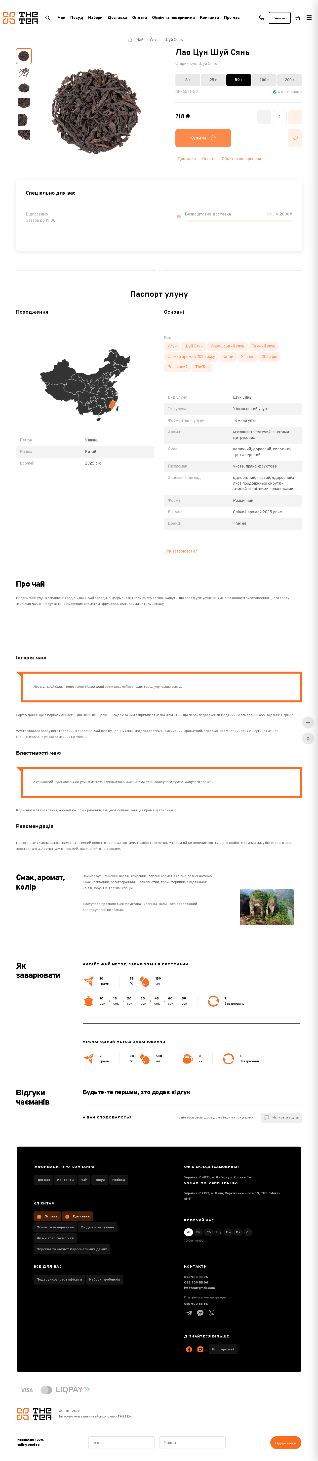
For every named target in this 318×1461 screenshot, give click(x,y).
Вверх (308, 738)
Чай (84, 1180)
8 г (187, 80)
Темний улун (263, 346)
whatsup (200, 1313)
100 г (264, 80)
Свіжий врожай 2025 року (191, 356)
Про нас (232, 17)
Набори (118, 1180)
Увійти (279, 18)
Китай (228, 356)
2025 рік (269, 356)
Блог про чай (223, 1349)
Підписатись (285, 1443)
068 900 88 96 (196, 1283)
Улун (172, 346)
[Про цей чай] (308, 723)
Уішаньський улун (227, 346)
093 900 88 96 (196, 1277)
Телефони (261, 18)
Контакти (209, 17)
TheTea (202, 367)
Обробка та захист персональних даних (72, 1249)
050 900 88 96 (196, 1304)
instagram (200, 1349)
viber (211, 1313)
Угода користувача (97, 1227)
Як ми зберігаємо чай (55, 1238)
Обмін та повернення (173, 17)
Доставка (117, 17)
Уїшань (247, 356)
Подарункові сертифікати (59, 1280)
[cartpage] (298, 18)
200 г (289, 80)
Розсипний (177, 367)
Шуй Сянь (193, 346)
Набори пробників (104, 1280)
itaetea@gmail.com (199, 1288)
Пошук (48, 18)
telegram (189, 1313)
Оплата (139, 17)
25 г (213, 80)
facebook (189, 1349)
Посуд (99, 1180)
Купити (198, 137)
